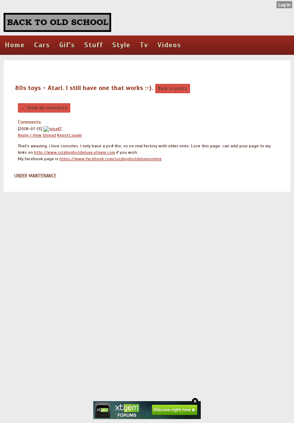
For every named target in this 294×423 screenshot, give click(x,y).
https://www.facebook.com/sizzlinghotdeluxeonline (111, 158)
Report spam (69, 135)
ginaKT (55, 128)
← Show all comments (44, 108)
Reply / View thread (37, 135)
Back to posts (172, 88)
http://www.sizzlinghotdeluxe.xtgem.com (74, 152)
